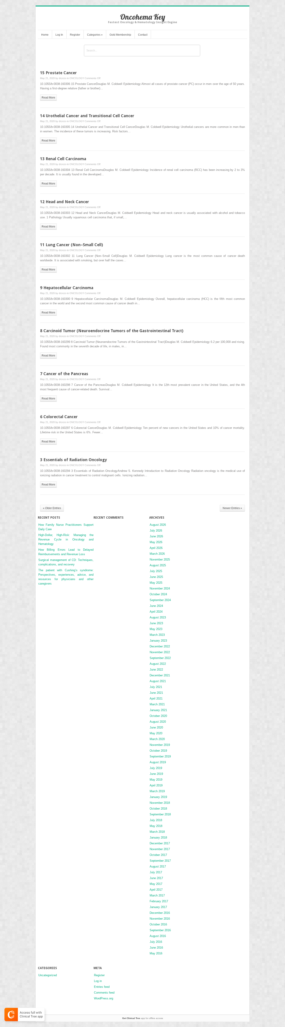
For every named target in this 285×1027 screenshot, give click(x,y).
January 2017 (158, 907)
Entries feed (102, 986)
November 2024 (160, 588)
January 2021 (158, 710)
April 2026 (156, 548)
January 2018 (158, 837)
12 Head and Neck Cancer (64, 201)
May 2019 (156, 779)
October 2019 (158, 750)
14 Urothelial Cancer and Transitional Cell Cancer (87, 115)
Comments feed (104, 992)
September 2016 (160, 930)
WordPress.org (103, 998)
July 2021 (156, 687)
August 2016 (158, 936)
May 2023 (156, 629)
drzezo (62, 78)
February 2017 (159, 901)
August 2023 (158, 617)
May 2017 (156, 884)
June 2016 (156, 947)
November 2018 (160, 802)
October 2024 (158, 594)
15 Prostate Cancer (58, 72)
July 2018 (156, 820)
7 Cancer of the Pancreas (64, 373)
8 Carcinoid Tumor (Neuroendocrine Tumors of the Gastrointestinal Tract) (111, 330)
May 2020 (156, 733)
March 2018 (157, 831)
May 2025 (156, 582)
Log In (59, 34)
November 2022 (160, 652)
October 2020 (158, 716)
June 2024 (156, 606)
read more (48, 97)
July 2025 (156, 571)
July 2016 (156, 941)
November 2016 (160, 918)
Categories (95, 34)
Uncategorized (47, 975)
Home (45, 34)
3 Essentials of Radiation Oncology (73, 459)
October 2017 (158, 855)
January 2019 (158, 797)
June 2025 (156, 577)
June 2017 (156, 878)
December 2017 (160, 843)
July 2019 (156, 768)
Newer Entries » (232, 508)
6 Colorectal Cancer (59, 416)
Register (75, 34)
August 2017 (158, 866)
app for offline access (142, 1018)
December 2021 (160, 675)
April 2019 (156, 785)
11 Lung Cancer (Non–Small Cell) (71, 244)
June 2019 (156, 773)
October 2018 (158, 808)
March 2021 (157, 704)
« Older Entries (52, 508)
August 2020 (158, 721)
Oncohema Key (142, 17)
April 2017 (156, 889)
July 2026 (156, 530)
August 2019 (158, 762)
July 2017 (156, 872)
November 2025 (160, 559)
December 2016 (160, 912)
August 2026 (158, 524)
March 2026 (157, 553)
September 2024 (160, 600)
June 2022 (156, 669)
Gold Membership (120, 34)
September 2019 (160, 756)
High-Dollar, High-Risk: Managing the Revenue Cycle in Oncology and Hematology (66, 539)
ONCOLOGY (76, 78)
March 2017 (157, 895)
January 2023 (158, 640)
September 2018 (160, 814)
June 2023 (156, 623)
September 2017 (160, 860)
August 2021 (158, 681)
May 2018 (156, 826)
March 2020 (157, 739)
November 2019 (160, 745)
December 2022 (160, 646)
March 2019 (157, 791)
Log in (98, 981)
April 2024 (156, 611)
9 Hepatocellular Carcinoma (66, 287)
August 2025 (158, 565)
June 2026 (156, 536)
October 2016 (158, 924)
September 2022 (160, 658)
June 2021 (156, 692)
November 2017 (160, 849)
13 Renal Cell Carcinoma (63, 158)
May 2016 (156, 953)
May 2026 (156, 542)
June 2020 (156, 727)
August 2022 (158, 663)
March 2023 (157, 634)
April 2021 (156, 698)
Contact (142, 34)
